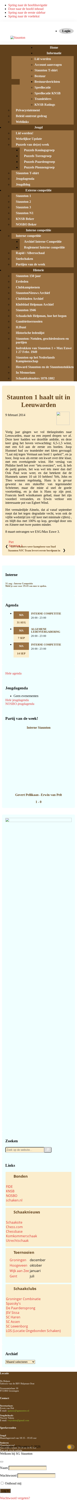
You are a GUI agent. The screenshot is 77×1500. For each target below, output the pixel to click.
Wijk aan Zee (19, 1270)
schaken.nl (14, 1200)
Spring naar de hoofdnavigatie (27, 5)
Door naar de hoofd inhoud (26, 9)
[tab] (38, 1176)
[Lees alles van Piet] (63, 424)
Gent (13, 1276)
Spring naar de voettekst (23, 16)
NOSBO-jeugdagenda (19, 704)
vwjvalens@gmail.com (18, 1420)
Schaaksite (14, 1222)
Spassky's (13, 1303)
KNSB (10, 1191)
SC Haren (13, 1317)
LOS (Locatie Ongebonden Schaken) (33, 1330)
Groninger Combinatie (23, 1299)
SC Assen (13, 1321)
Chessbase (14, 1231)
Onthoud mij (12, 1483)
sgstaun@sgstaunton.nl (18, 1410)
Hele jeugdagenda (17, 700)
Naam (4, 1468)
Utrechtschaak (17, 1240)
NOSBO (11, 1195)
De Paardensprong (20, 1308)
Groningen (18, 1260)
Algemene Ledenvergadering (45, 630)
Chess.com (14, 1227)
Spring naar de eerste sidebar (26, 12)
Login (66, 31)
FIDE (9, 1186)
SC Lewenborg (17, 1326)
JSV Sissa (12, 1312)
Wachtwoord (8, 1475)
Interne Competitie (46, 613)
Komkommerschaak (21, 1236)
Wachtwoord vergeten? (15, 1498)
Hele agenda (13, 673)
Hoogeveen (18, 1265)
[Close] (1, 1461)
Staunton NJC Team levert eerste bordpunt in (34, 550)
